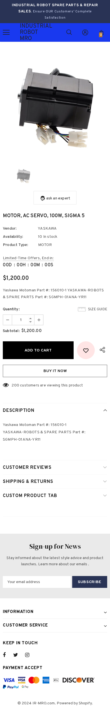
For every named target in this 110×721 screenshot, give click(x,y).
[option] (55, 106)
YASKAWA (47, 228)
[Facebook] (8, 655)
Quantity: (11, 309)
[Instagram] (30, 655)
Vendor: (10, 228)
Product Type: (15, 245)
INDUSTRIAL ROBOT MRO (27, 32)
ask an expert (58, 198)
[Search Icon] (69, 32)
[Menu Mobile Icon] (6, 32)
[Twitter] (18, 655)
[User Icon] (85, 32)
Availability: (13, 236)
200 (15, 385)
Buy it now (55, 371)
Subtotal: (11, 331)
